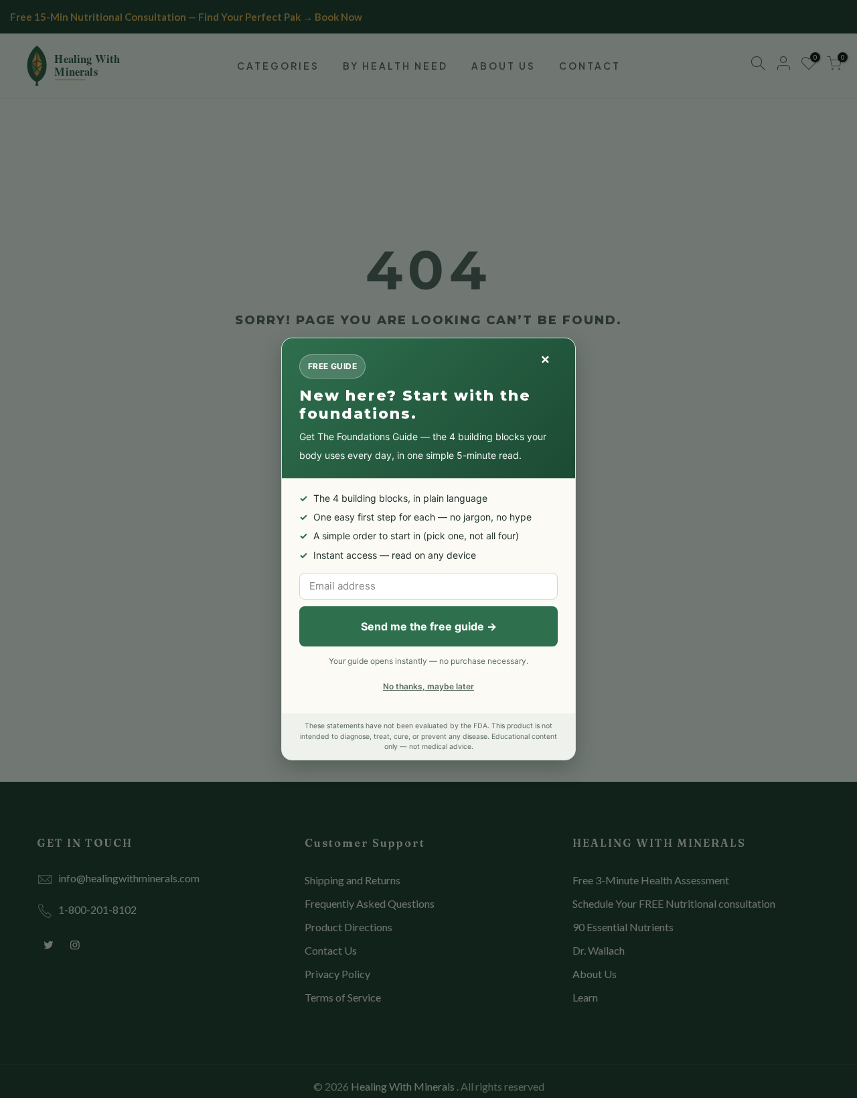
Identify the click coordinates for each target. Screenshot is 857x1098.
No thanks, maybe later (428, 686)
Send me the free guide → (429, 626)
